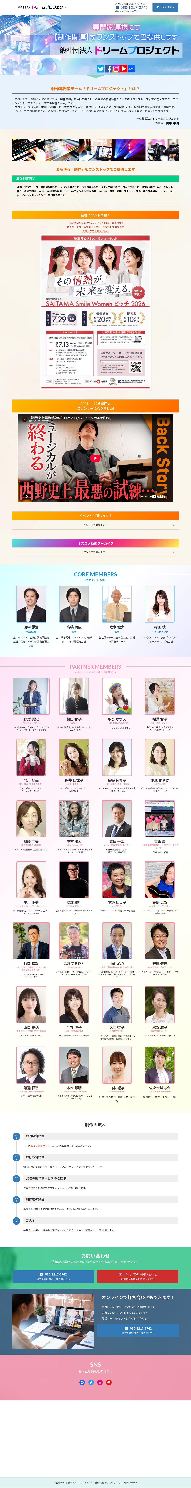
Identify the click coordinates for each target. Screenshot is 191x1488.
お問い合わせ (167, 7)
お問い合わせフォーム (42, 1145)
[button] (95, 525)
